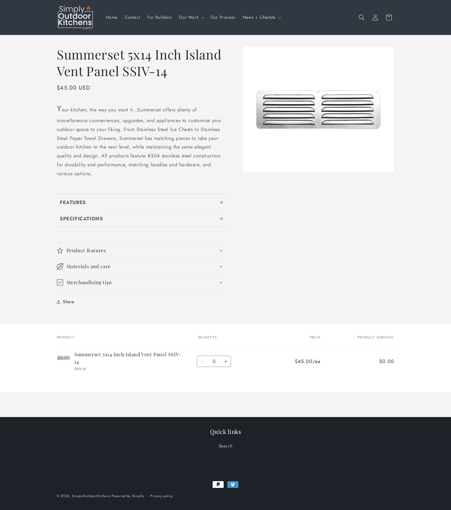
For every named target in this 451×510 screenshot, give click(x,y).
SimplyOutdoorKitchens (91, 495)
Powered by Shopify (128, 495)
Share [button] (68, 302)
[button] (191, 17)
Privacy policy (161, 495)
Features (73, 202)
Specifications (81, 218)
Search (226, 446)
